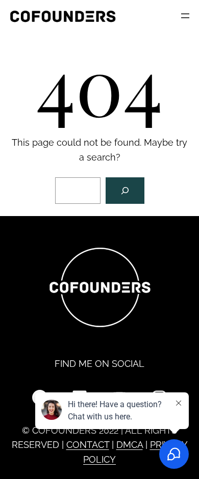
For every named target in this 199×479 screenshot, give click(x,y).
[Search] (125, 190)
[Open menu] (185, 16)
